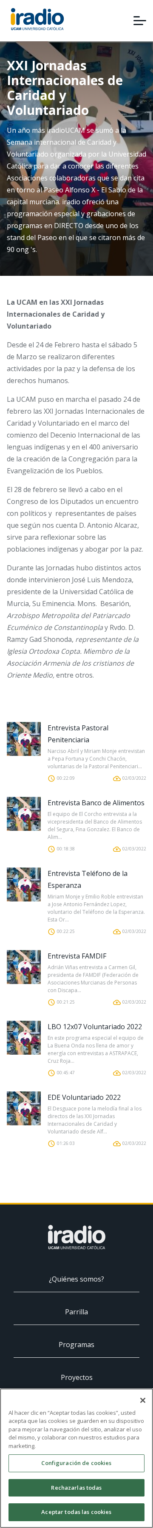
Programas (76, 1344)
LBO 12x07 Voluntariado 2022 (95, 1026)
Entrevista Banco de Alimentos (96, 802)
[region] (76, 1458)
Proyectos (77, 1377)
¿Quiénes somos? (76, 1279)
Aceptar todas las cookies (76, 1512)
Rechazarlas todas (76, 1487)
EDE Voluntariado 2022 (84, 1097)
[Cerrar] (142, 1400)
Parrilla (76, 1311)
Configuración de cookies (76, 1463)
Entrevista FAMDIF (77, 956)
